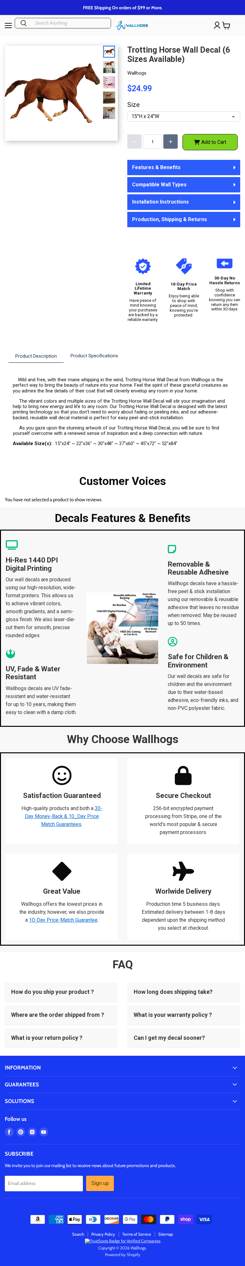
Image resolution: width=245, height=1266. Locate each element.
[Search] (23, 23)
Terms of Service (136, 1234)
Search (78, 1234)
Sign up (100, 1183)
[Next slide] (110, 109)
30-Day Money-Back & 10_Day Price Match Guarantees (63, 816)
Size (133, 104)
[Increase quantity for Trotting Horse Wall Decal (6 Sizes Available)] (170, 141)
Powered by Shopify (122, 1254)
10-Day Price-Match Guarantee (63, 920)
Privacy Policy (103, 1234)
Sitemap (165, 1234)
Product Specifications (94, 356)
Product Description (36, 356)
